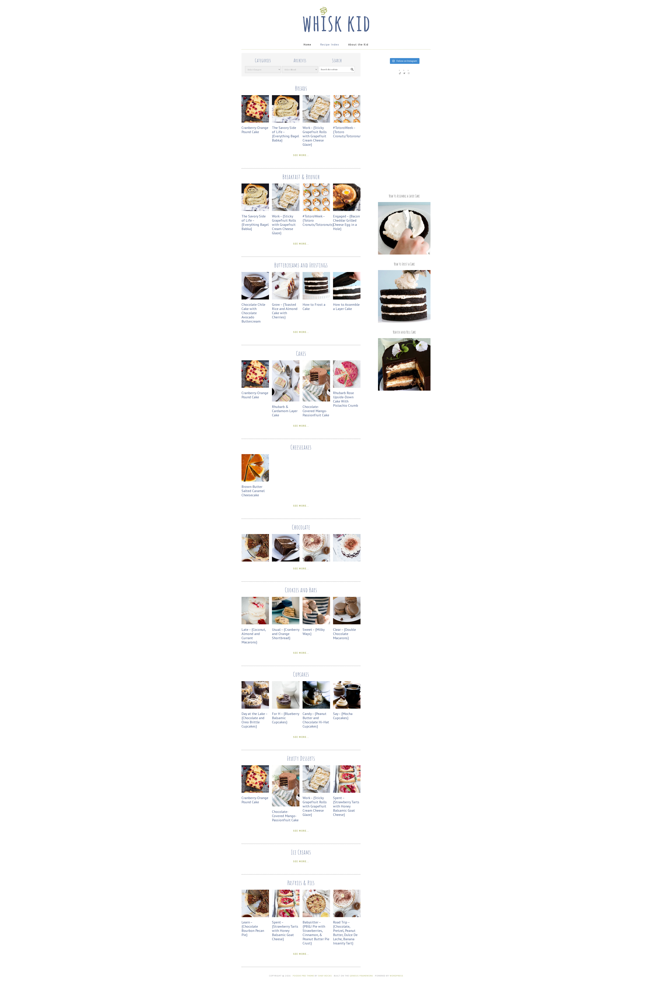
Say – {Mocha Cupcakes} (342, 715)
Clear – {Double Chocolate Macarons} (344, 633)
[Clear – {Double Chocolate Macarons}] (346, 623)
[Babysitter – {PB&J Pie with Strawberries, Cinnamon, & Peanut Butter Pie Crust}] (316, 916)
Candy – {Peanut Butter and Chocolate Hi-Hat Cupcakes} (316, 720)
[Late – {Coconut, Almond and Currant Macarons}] (255, 623)
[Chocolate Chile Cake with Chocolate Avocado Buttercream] (255, 298)
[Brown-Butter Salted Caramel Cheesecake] (255, 480)
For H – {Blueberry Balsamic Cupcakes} (285, 717)
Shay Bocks (325, 975)
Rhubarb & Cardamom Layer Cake (285, 410)
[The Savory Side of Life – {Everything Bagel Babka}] (285, 121)
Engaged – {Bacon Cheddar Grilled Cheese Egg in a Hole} (346, 222)
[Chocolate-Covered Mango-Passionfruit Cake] (316, 400)
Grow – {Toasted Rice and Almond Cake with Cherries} (285, 310)
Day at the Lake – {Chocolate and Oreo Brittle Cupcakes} (254, 720)
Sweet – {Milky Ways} (313, 631)
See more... (301, 155)
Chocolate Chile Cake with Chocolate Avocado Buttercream (253, 313)
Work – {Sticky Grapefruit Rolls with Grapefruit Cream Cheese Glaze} (315, 136)
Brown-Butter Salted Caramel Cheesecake (253, 490)
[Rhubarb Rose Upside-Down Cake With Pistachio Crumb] (346, 387)
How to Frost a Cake (314, 306)
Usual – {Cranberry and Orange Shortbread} (285, 633)
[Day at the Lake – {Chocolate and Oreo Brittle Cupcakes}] (255, 707)
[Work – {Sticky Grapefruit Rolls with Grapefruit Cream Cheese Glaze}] (316, 121)
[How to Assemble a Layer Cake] (346, 298)
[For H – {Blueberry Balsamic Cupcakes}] (285, 707)
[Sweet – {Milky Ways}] (316, 623)
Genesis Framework (361, 975)
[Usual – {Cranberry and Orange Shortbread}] (285, 623)
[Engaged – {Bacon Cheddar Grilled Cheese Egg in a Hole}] (346, 210)
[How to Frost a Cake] (316, 298)
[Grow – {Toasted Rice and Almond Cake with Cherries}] (285, 298)
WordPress (396, 975)
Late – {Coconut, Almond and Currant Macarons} (253, 635)
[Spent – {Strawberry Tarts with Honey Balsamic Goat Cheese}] (346, 791)
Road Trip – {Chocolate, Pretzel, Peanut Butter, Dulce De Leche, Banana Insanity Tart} (345, 932)
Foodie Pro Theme (303, 975)
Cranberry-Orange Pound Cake (254, 129)
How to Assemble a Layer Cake (346, 306)
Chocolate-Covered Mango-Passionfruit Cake (316, 410)
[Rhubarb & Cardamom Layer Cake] (285, 400)
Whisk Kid (335, 17)
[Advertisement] (404, 133)
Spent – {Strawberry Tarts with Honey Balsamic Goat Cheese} (346, 806)
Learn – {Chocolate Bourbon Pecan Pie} (252, 928)
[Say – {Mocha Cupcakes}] (346, 707)
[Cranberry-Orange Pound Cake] (255, 121)
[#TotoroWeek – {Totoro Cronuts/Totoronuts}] (346, 121)
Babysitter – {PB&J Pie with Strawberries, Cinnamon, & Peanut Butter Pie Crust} (316, 932)
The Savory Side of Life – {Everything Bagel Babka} (285, 134)
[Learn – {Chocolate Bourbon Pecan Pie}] (255, 560)
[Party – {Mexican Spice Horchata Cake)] (346, 560)
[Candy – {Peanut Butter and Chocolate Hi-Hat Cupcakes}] (316, 707)
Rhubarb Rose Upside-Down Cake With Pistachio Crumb (345, 399)
